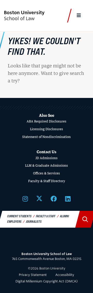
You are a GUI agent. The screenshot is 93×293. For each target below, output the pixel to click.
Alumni (64, 216)
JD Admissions (46, 158)
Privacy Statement (33, 275)
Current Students (19, 216)
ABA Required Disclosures (46, 121)
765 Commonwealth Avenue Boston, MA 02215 (46, 256)
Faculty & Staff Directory (46, 181)
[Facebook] (54, 198)
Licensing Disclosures (46, 129)
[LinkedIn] (68, 198)
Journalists (34, 221)
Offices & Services (46, 173)
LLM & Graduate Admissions (46, 165)
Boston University (46, 241)
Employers (14, 221)
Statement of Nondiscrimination (46, 137)
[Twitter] (39, 198)
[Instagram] (25, 198)
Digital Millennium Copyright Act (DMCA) (47, 281)
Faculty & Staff (45, 216)
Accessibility (64, 275)
